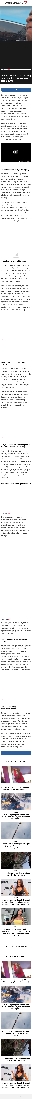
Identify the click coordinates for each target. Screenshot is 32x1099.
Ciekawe (16, 785)
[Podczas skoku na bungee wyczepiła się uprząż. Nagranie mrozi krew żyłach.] (16, 830)
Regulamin (7, 1096)
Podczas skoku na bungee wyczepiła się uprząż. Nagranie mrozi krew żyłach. (16, 846)
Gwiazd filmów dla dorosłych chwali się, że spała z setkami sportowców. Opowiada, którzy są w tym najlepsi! (16, 902)
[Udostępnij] (16, 90)
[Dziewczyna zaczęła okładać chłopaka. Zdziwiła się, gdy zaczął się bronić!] (16, 774)
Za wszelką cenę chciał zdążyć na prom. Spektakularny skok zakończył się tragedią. (16, 817)
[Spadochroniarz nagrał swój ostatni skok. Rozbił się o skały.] (16, 860)
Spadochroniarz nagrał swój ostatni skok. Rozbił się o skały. (16, 874)
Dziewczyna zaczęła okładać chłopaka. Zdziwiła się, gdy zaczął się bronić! (16, 788)
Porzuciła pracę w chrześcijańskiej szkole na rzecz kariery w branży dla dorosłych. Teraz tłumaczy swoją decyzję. (16, 932)
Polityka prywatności (17, 1096)
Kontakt (25, 1096)
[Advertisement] (16, 56)
